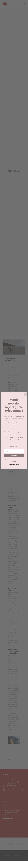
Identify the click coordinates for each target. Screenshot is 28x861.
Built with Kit (14, 464)
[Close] (25, 394)
